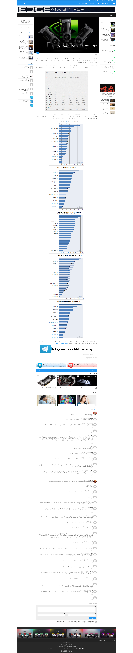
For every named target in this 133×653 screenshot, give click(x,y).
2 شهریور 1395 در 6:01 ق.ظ (84, 515)
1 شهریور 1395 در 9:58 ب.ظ (86, 559)
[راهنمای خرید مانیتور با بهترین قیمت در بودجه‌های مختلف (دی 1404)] (58, 633)
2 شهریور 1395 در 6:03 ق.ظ (84, 507)
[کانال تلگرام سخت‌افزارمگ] (68, 651)
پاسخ (92, 415)
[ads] (66, 9)
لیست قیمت (85, 3)
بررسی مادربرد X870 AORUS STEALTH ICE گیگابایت (107, 62)
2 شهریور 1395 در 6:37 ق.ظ (84, 501)
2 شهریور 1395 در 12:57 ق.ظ (86, 541)
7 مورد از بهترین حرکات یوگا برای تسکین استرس (105, 109)
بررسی (98, 3)
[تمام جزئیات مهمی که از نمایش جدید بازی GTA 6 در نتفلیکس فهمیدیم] (113, 30)
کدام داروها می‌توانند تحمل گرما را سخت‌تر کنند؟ (88, 405)
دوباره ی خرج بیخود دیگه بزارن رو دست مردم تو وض (24, 68)
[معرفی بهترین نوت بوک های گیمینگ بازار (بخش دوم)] (67, 380)
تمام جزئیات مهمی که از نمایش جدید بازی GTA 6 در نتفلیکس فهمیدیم (105, 29)
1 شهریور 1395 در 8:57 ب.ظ (87, 577)
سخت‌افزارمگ (113, 640)
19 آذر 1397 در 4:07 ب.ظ (85, 412)
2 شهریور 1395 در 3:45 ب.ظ (86, 452)
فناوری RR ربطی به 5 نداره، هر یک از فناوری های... (24, 102)
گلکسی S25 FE (106, 0)
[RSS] (71, 651)
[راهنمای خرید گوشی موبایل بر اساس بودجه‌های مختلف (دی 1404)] (75, 633)
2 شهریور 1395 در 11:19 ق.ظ (85, 457)
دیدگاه (93, 409)
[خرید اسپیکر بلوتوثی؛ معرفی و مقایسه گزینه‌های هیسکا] (31, 58)
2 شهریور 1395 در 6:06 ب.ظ (86, 430)
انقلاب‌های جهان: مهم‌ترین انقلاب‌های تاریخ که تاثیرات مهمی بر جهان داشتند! (108, 94)
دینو (83, 0)
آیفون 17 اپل (91, 0)
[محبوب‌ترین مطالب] (21, 33)
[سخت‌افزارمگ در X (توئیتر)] (63, 651)
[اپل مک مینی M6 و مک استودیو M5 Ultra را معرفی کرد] (113, 40)
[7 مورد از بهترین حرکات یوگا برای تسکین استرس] (112, 108)
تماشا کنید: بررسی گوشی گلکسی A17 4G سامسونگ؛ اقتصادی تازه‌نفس (105, 67)
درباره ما (108, 640)
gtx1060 (91, 354)
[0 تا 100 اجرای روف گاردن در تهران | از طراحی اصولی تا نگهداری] (112, 104)
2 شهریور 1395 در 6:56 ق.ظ (85, 490)
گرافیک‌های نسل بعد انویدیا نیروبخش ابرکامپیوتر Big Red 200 (88, 388)
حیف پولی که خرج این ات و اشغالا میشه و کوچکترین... (24, 72)
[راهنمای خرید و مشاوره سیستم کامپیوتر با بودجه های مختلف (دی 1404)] (91, 633)
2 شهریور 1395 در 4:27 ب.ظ (86, 446)
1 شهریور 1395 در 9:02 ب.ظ (85, 571)
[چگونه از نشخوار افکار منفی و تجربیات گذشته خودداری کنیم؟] (46, 400)
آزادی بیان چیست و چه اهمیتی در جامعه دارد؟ (105, 113)
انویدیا (88, 354)
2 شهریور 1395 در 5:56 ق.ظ (87, 521)
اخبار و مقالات (104, 3)
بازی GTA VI (112, 0)
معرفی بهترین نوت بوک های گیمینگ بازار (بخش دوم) (68, 387)
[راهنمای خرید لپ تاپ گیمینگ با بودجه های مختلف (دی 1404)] (25, 633)
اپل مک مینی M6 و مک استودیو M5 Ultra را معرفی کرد (105, 40)
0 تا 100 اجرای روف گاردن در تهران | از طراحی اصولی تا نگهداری (105, 104)
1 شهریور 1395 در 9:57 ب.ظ (86, 565)
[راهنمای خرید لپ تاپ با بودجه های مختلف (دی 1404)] (41, 633)
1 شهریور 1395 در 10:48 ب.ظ (85, 553)
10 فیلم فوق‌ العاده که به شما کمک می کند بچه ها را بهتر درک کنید (67, 405)
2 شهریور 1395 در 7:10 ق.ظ (87, 485)
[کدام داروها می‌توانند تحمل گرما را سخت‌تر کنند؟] (86, 400)
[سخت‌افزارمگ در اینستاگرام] (66, 651)
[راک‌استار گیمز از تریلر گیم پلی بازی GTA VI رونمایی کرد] (113, 35)
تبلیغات (104, 640)
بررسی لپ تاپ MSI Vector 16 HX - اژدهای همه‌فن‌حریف (106, 72)
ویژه (80, 3)
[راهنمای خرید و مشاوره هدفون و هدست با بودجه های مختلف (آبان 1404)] (108, 633)
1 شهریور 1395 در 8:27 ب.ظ (86, 583)
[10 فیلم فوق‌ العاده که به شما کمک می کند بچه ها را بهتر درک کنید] (66, 400)
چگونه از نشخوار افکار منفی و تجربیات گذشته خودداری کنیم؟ (46, 405)
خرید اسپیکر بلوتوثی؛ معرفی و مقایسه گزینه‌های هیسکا (82, 370)
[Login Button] (18, 3)
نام (95, 613)
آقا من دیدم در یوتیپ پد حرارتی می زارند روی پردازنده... (24, 85)
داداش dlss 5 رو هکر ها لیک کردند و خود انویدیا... (24, 81)
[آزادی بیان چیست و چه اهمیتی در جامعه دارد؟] (112, 112)
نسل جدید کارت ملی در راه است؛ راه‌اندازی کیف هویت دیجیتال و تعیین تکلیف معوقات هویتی (23, 52)
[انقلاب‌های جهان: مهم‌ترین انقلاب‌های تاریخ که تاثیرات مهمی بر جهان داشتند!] (107, 88)
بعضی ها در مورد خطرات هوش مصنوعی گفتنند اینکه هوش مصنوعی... (23, 94)
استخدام (100, 640)
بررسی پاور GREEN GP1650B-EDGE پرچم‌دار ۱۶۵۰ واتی (106, 51)
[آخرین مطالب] (29, 33)
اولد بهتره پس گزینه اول (26, 98)
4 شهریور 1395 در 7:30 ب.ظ (85, 418)
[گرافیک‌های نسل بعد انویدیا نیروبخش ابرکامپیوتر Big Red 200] (87, 380)
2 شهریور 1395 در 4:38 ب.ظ (86, 435)
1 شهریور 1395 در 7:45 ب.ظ (86, 596)
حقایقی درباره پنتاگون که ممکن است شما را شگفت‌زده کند (105, 100)
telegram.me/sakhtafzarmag (62, 343)
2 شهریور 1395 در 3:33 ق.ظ (84, 532)
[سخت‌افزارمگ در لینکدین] (61, 651)
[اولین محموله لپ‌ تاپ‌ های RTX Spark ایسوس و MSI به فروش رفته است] (31, 37)
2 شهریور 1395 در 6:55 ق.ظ (85, 496)
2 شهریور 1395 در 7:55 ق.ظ (85, 480)
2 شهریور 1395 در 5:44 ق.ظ (86, 526)
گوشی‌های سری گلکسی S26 (98, 0)
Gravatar (87, 624)
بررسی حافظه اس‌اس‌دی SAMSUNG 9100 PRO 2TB (105, 56)
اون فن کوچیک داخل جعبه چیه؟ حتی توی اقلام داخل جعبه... (24, 90)
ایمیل (64, 613)
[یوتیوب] (82, 365)
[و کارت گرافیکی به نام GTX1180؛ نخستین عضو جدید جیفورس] (46, 380)
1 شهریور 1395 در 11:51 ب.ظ (84, 547)
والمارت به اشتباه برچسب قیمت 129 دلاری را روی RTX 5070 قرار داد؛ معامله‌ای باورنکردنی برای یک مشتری (23, 42)
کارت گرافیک (112, 15)
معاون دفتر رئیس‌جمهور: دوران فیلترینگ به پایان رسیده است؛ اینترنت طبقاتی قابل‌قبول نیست (23, 47)
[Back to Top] (66, 642)
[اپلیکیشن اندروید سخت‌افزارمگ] (69, 651)
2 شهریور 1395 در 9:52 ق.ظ (86, 463)
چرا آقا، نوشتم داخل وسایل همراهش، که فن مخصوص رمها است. (23, 77)
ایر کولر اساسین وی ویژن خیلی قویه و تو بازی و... (24, 106)
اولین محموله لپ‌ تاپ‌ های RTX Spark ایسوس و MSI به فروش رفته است (23, 37)
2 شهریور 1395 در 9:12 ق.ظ (86, 470)
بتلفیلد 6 (86, 0)
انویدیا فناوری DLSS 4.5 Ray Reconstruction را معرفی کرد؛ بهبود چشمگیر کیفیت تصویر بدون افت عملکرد (105, 24)
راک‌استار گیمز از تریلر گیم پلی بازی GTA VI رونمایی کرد (106, 35)
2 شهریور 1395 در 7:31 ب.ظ (86, 423)
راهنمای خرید (92, 3)
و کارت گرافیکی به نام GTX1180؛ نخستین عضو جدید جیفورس (48, 388)
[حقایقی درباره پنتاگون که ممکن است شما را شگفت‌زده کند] (112, 100)
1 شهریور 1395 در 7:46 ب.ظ (82, 590)
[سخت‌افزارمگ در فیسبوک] (65, 651)
